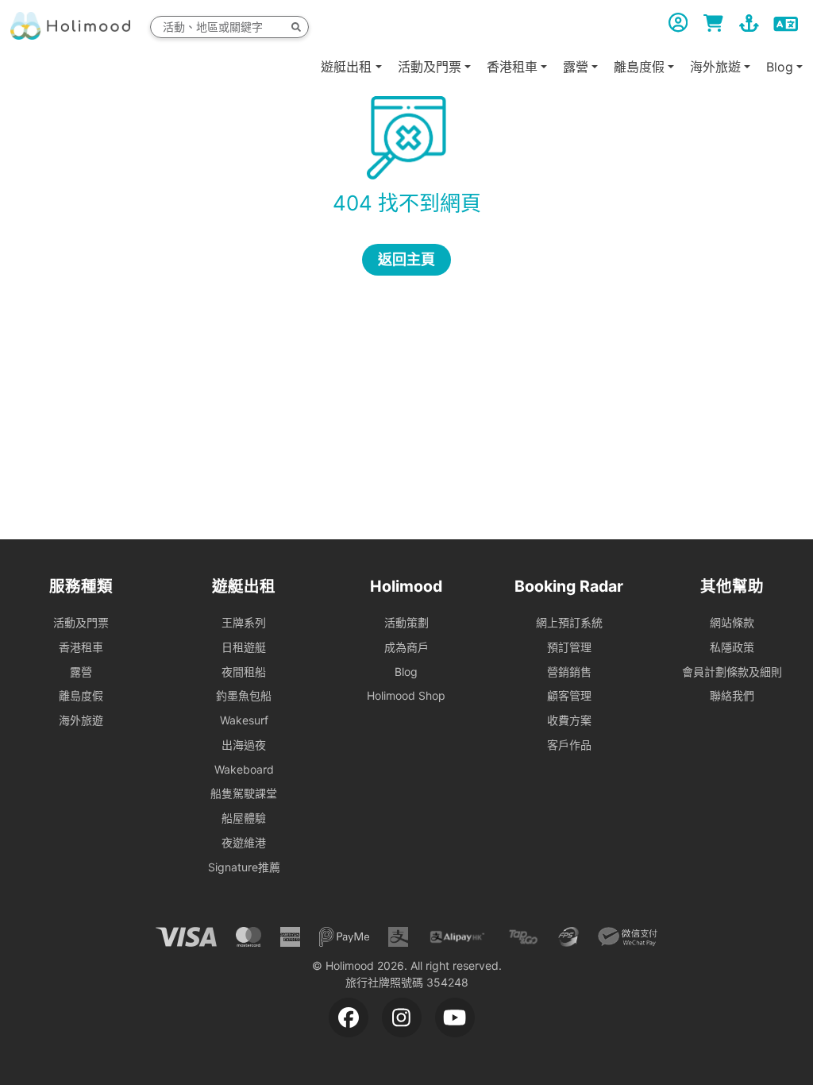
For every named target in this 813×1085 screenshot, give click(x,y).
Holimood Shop (406, 695)
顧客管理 (569, 695)
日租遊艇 (244, 647)
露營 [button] (575, 67)
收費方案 (569, 720)
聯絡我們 (732, 695)
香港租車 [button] (512, 67)
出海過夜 (244, 744)
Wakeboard (244, 769)
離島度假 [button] (639, 67)
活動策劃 (406, 622)
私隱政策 (732, 647)
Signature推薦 (244, 867)
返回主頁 (406, 259)
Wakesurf (244, 720)
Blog (406, 671)
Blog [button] (779, 67)
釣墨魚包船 (244, 695)
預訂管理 (569, 647)
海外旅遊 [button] (715, 67)
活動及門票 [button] (429, 67)
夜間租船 (244, 671)
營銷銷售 (569, 671)
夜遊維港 (244, 842)
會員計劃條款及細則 (732, 671)
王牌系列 (244, 622)
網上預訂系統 (569, 622)
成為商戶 (406, 647)
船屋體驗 (244, 817)
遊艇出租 (346, 67)
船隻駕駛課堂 (243, 793)
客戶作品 (569, 744)
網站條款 (732, 622)
